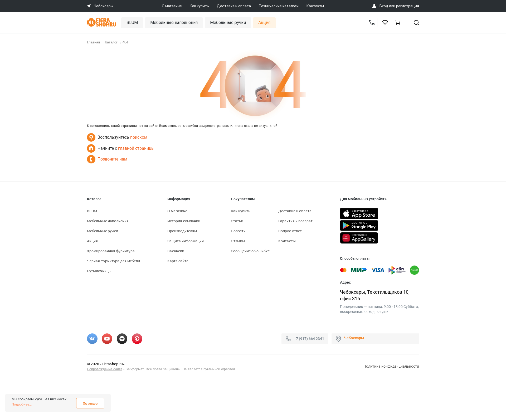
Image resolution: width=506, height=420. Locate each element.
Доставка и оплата (234, 6)
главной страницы (136, 148)
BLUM (132, 22)
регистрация (407, 6)
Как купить (199, 6)
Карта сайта (177, 261)
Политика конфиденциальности (391, 366)
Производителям (182, 231)
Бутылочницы (99, 271)
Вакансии (175, 251)
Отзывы (238, 241)
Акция (264, 22)
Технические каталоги (279, 6)
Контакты (315, 6)
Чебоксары (354, 338)
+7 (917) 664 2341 (309, 338)
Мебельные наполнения (174, 22)
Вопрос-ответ (290, 231)
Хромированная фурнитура (111, 251)
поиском (138, 137)
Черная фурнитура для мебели (113, 261)
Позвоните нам (112, 159)
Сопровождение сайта (104, 369)
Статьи (237, 221)
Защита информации (185, 241)
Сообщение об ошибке (250, 251)
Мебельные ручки (228, 22)
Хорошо (90, 403)
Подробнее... (22, 404)
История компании (183, 221)
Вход (384, 6)
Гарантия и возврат (295, 221)
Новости (238, 231)
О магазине (172, 6)
